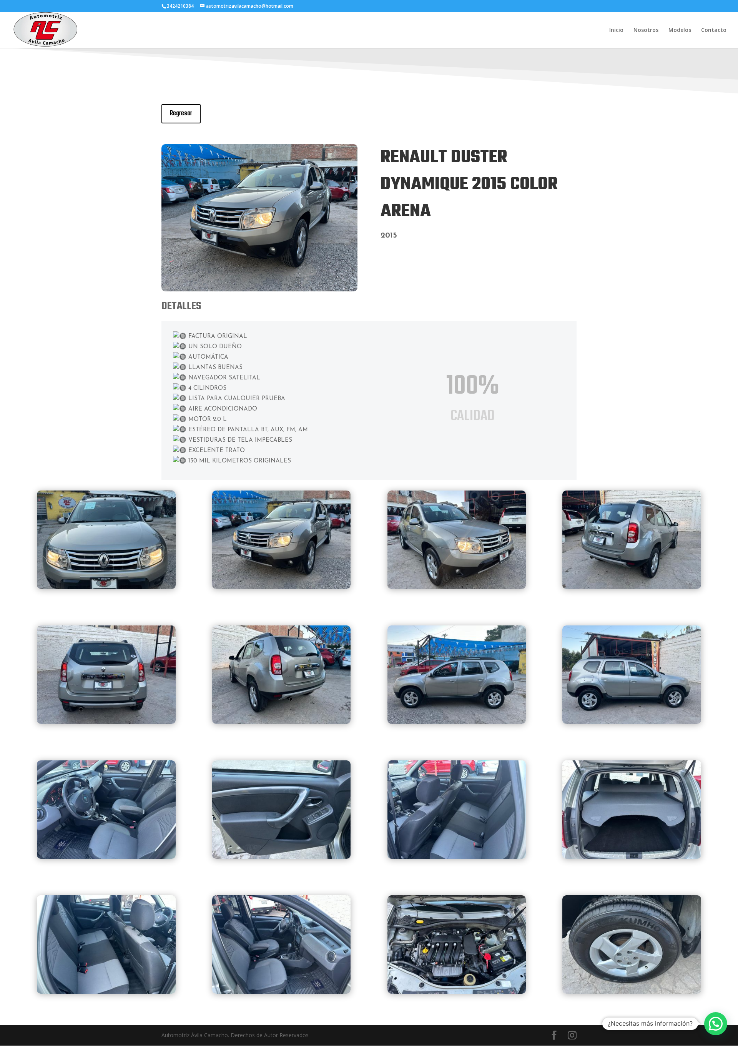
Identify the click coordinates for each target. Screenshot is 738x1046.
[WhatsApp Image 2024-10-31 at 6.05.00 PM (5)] (456, 586)
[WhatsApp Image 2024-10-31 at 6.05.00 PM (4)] (281, 991)
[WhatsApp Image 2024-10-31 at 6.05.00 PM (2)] (631, 856)
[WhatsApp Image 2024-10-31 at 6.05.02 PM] (456, 991)
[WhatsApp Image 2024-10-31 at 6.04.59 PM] (106, 586)
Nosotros (645, 30)
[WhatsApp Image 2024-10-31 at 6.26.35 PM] (106, 991)
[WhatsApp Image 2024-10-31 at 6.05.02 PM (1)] (281, 856)
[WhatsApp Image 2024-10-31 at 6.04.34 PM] (456, 721)
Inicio (616, 30)
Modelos (679, 30)
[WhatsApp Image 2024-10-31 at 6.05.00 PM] (106, 856)
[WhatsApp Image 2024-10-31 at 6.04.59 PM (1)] (106, 721)
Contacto (713, 30)
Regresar (181, 113)
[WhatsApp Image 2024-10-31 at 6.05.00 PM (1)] (456, 856)
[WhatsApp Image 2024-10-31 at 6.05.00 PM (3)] (631, 991)
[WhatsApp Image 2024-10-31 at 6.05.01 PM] (631, 586)
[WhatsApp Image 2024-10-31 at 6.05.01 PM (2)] (631, 721)
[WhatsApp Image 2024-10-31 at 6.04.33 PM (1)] (281, 721)
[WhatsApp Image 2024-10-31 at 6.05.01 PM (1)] (259, 289)
